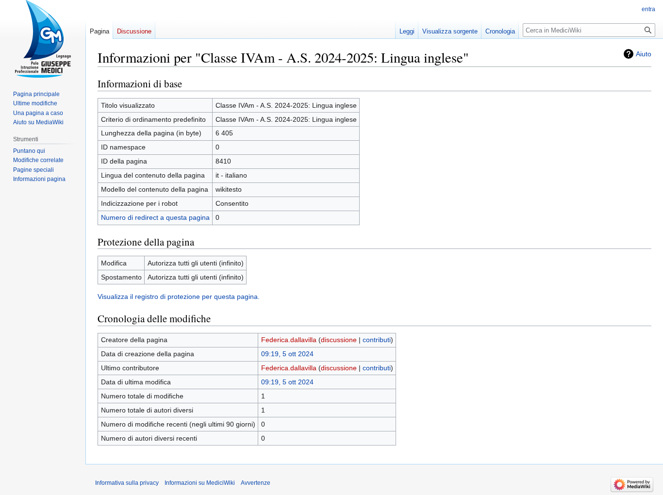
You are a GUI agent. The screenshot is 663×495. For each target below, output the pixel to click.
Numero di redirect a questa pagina (155, 217)
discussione (339, 340)
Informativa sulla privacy (127, 482)
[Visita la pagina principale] (43, 39)
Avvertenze (255, 482)
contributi (377, 340)
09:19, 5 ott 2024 (287, 354)
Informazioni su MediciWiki (200, 482)
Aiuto (643, 54)
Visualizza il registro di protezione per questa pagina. (179, 296)
